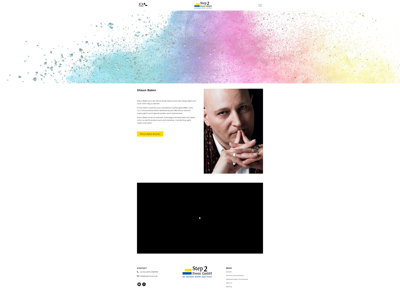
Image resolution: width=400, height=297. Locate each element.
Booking (229, 286)
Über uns (229, 283)
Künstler (229, 272)
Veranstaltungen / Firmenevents (237, 279)
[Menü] (259, 5)
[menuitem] (259, 5)
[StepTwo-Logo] (203, 5)
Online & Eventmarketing (235, 275)
